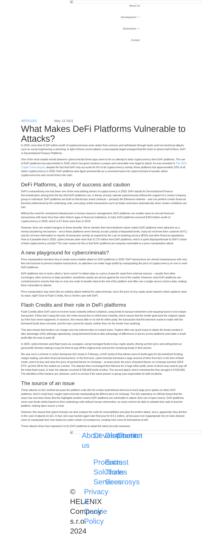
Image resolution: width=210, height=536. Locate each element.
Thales (116, 472)
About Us (134, 5)
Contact (135, 40)
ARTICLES (29, 121)
